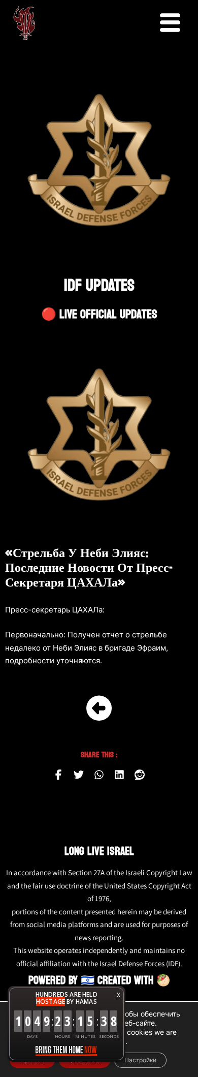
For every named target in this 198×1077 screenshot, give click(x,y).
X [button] (118, 995)
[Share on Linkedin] (119, 775)
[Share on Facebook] (58, 775)
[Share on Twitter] (79, 775)
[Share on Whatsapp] (99, 775)
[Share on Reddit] (140, 775)
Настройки (140, 1060)
